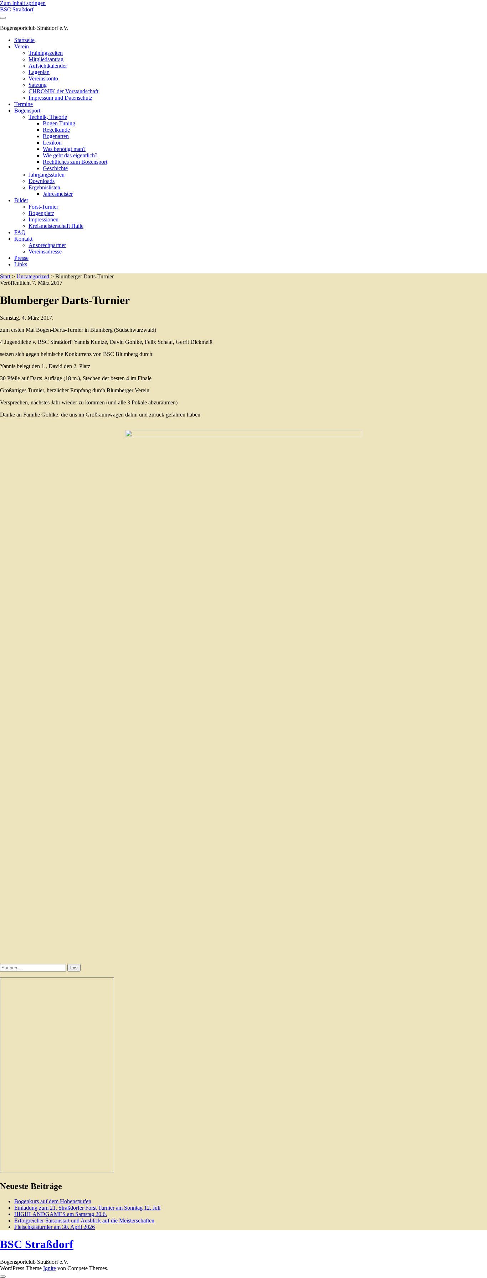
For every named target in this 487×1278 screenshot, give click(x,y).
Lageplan (39, 72)
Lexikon (52, 143)
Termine (23, 104)
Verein (21, 46)
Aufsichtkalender (48, 66)
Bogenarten (56, 136)
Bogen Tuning (59, 123)
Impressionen (43, 219)
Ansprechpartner (47, 245)
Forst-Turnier (43, 207)
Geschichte (55, 168)
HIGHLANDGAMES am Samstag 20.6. (60, 1214)
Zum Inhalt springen (23, 3)
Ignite (49, 1268)
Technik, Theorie (48, 117)
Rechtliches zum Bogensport (75, 162)
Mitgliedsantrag (46, 59)
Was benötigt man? (64, 149)
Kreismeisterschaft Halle (56, 226)
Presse (21, 258)
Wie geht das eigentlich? (70, 155)
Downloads (42, 181)
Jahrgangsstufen (47, 175)
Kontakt (23, 239)
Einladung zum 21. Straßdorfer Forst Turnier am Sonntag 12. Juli (87, 1208)
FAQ (20, 232)
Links (20, 264)
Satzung (38, 85)
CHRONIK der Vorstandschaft (63, 91)
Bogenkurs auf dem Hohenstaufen (52, 1201)
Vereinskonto (43, 78)
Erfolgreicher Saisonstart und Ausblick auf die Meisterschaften (84, 1220)
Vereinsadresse (45, 251)
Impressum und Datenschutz (60, 98)
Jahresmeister (58, 194)
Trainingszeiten (46, 53)
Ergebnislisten (44, 187)
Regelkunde (56, 130)
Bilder (21, 200)
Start (5, 276)
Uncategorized (32, 276)
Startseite (24, 40)
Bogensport (27, 111)
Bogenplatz (41, 213)
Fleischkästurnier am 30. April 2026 (54, 1227)
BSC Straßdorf (17, 9)
